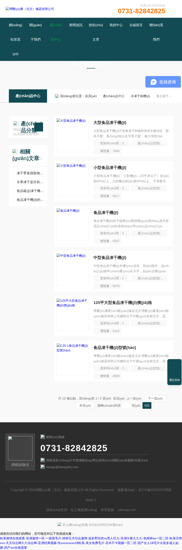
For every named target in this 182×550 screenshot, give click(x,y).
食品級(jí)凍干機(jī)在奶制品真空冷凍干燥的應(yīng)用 (30, 191)
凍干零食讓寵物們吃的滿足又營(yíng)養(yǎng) (30, 173)
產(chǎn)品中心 (55, 32)
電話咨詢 (174, 380)
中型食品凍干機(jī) (109, 257)
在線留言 (136, 25)
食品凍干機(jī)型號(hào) (114, 347)
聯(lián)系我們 (156, 32)
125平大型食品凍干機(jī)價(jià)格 (122, 302)
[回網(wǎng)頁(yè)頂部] (174, 364)
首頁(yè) (91, 96)
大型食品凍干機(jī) (109, 122)
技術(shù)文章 (96, 32)
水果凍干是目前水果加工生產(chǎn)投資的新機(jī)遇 (30, 182)
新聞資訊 (76, 25)
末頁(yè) (85, 405)
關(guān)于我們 (35, 32)
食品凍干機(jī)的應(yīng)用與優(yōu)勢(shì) (30, 200)
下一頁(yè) (155, 398)
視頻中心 (116, 25)
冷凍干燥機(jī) (140, 96)
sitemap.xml (126, 510)
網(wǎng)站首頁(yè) (15, 39)
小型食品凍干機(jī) (109, 167)
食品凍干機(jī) (105, 212)
